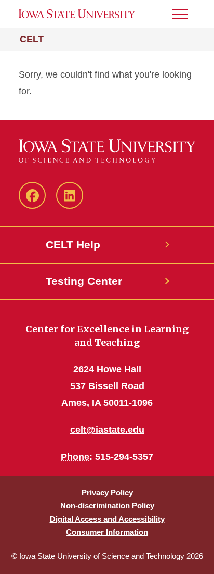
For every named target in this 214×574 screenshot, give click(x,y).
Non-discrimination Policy (107, 505)
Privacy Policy (107, 492)
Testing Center (84, 281)
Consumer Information (107, 532)
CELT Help (73, 245)
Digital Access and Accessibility (107, 519)
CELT (32, 39)
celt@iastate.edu (107, 430)
